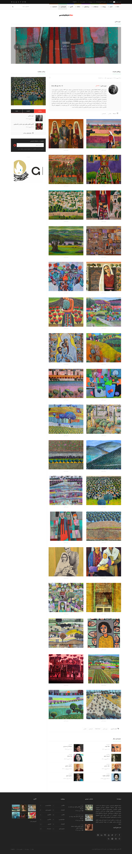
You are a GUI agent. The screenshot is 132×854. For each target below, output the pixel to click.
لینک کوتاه (65, 49)
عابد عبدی (106, 766)
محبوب (28, 111)
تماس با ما (82, 2)
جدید (17, 111)
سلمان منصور (68, 766)
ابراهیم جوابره (106, 775)
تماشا (78, 7)
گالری (71, 7)
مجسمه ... (45, 829)
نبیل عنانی (66, 46)
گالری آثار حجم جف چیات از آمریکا (76, 817)
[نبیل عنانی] (103, 133)
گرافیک (59, 810)
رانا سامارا (69, 756)
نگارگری (45, 815)
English (75, 1)
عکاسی (45, 820)
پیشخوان (86, 7)
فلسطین (104, 113)
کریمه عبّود (106, 756)
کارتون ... (45, 824)
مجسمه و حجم (79, 815)
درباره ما (90, 2)
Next (114, 46)
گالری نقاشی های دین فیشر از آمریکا (75, 807)
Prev (17, 46)
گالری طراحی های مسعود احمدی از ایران (77, 827)
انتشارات (54, 7)
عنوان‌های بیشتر (27, 133)
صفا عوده (107, 746)
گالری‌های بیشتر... (32, 821)
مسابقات (95, 7)
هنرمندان (63, 7)
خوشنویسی (45, 805)
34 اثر (97, 86)
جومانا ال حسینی (67, 746)
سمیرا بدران (69, 775)
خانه (118, 7)
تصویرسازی (45, 810)
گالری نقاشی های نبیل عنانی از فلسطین (24, 124)
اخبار (111, 7)
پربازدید (40, 111)
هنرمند (107, 744)
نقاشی (66, 43)
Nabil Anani (97, 729)
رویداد (104, 7)
